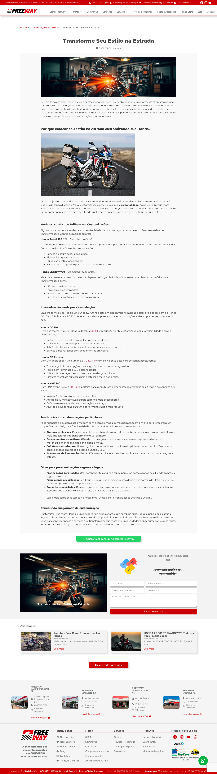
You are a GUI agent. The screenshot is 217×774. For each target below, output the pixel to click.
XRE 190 (74, 387)
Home (23, 27)
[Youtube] (209, 2)
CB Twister (90, 360)
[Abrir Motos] (81, 12)
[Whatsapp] (196, 737)
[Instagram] (205, 2)
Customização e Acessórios (44, 27)
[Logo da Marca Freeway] (35, 735)
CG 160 (94, 331)
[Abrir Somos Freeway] (67, 12)
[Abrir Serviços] (126, 12)
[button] (207, 702)
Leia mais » (60, 648)
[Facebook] (201, 2)
